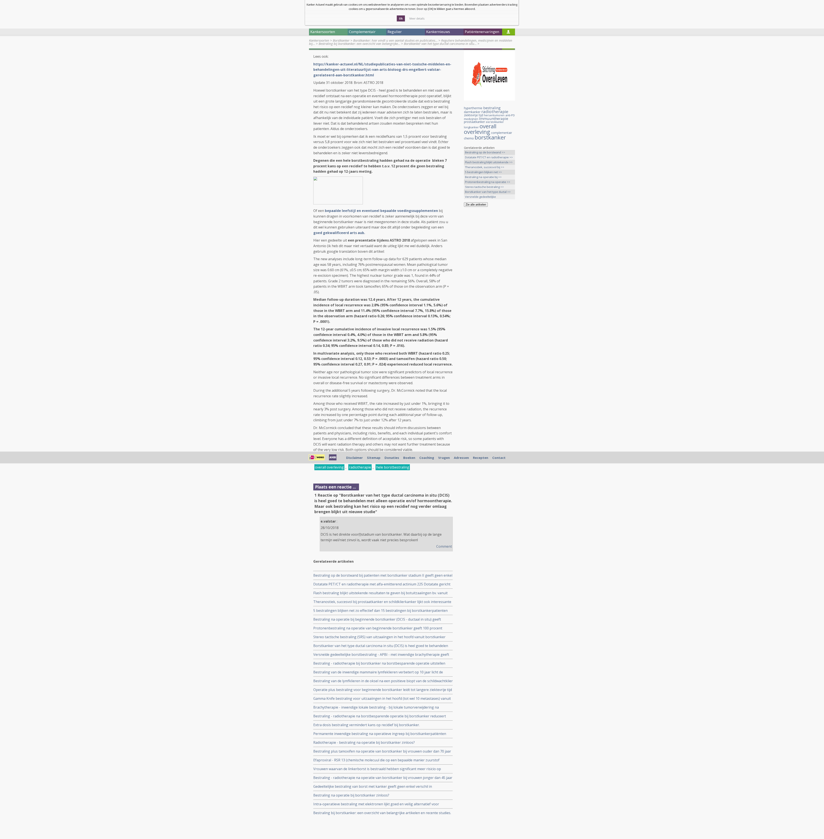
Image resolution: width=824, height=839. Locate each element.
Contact (499, 457)
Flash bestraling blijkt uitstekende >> (489, 162)
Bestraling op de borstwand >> (485, 152)
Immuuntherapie (493, 118)
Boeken (409, 457)
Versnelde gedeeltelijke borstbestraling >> (480, 197)
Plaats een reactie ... (335, 487)
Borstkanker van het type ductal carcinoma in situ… (440, 43)
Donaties (392, 457)
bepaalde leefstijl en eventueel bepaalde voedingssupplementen (381, 210)
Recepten (480, 457)
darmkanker (472, 112)
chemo (469, 138)
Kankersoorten (319, 40)
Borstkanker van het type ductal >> (488, 192)
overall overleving (329, 467)
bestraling (492, 107)
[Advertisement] (489, 277)
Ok (401, 18)
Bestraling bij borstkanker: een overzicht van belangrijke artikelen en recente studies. (382, 812)
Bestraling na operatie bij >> (483, 177)
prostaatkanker (474, 122)
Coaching (426, 457)
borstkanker (490, 137)
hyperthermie (473, 108)
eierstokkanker (495, 122)
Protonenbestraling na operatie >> (487, 182)
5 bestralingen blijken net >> (483, 172)
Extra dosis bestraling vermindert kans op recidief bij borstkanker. (366, 725)
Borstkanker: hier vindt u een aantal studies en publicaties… (395, 40)
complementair (501, 133)
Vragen (444, 457)
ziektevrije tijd (473, 115)
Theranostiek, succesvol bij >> (484, 167)
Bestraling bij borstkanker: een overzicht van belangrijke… (359, 43)
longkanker (471, 127)
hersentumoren (494, 115)
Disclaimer (354, 457)
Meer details (416, 18)
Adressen (461, 457)
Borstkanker (341, 40)
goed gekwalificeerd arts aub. (340, 232)
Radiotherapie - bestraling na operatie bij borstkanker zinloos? (364, 742)
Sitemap (373, 457)
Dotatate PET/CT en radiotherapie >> (489, 157)
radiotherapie (360, 467)
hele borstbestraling (392, 467)
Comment (444, 546)
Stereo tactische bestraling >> (484, 187)
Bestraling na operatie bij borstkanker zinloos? (351, 795)
